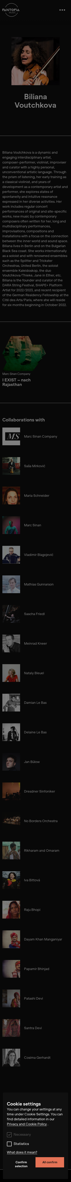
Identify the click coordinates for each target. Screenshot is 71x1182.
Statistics (21, 1144)
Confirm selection (21, 1164)
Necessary (22, 1135)
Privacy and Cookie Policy (27, 1124)
